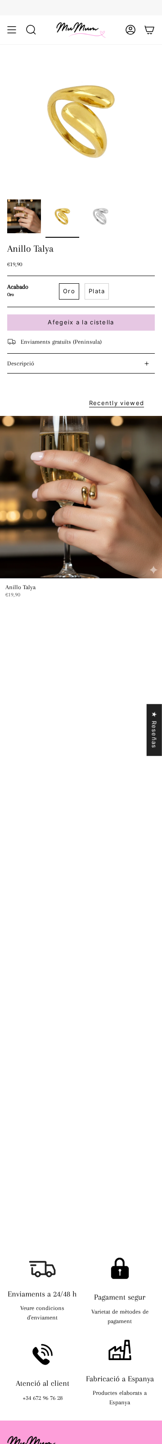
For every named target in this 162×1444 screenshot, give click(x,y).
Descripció (20, 363)
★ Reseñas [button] (154, 729)
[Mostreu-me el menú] (12, 29)
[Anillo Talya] (81, 497)
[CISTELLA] (149, 29)
